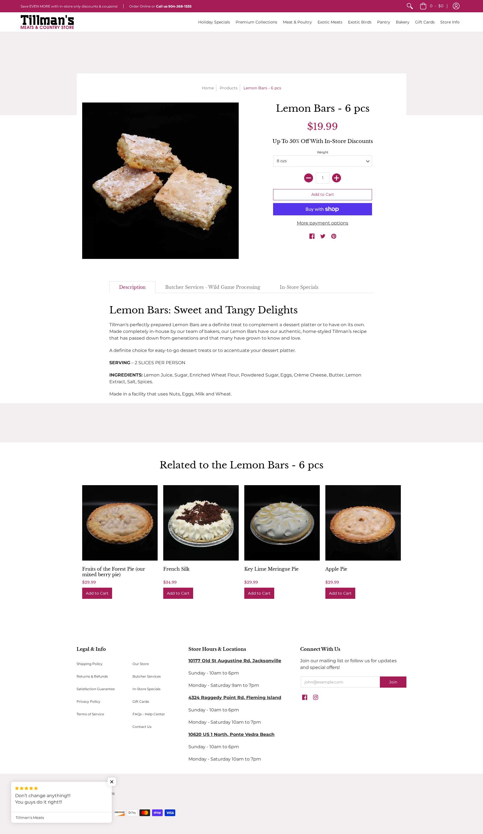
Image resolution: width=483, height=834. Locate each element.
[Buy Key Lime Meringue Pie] (282, 523)
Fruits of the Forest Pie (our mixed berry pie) (113, 571)
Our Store (140, 664)
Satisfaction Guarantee (96, 689)
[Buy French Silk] (201, 523)
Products (229, 87)
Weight (322, 152)
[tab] (132, 287)
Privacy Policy (88, 701)
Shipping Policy (90, 664)
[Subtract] (308, 177)
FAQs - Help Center (148, 714)
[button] (456, 6)
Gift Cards (140, 701)
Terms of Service (90, 714)
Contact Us (141, 727)
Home (208, 87)
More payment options (322, 223)
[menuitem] (410, 6)
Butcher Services (146, 676)
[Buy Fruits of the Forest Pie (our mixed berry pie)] (120, 523)
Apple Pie (336, 569)
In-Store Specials (146, 689)
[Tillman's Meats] (47, 22)
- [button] (436, 5)
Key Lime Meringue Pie (271, 569)
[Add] (336, 177)
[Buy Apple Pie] (363, 523)
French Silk (176, 569)
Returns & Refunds (92, 676)
